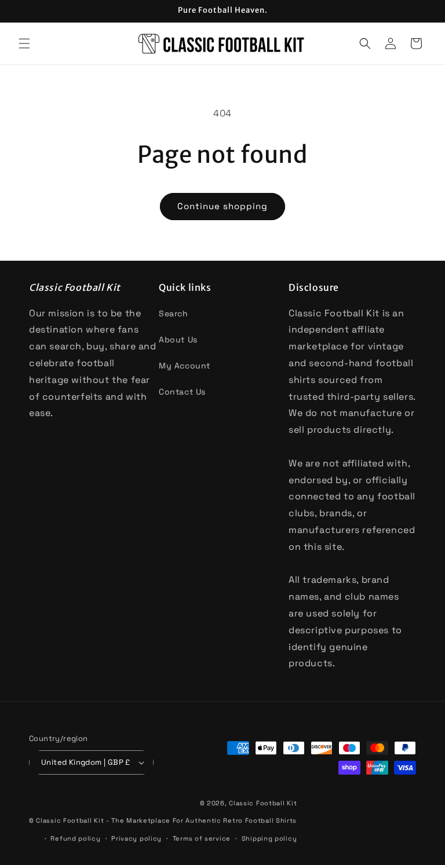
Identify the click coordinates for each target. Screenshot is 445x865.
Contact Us (182, 391)
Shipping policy (269, 838)
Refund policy (75, 838)
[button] (24, 43)
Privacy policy (136, 838)
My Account (184, 365)
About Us (178, 339)
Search (173, 313)
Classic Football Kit (263, 803)
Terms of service (202, 838)
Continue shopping (222, 205)
